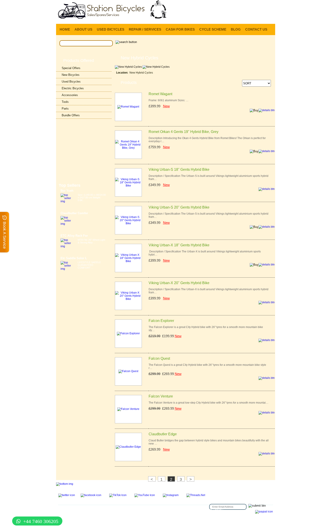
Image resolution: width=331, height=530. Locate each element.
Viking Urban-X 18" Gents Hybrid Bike (179, 245)
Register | (230, 17)
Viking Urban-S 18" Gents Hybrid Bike (179, 169)
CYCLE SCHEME (212, 29)
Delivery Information (99, 512)
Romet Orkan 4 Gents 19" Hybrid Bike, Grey (183, 132)
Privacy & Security (129, 509)
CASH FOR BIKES (180, 29)
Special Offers (71, 68)
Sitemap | (98, 515)
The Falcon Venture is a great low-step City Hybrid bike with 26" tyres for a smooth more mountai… (208, 402)
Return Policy (161, 509)
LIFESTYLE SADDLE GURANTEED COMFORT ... (89, 265)
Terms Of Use (109, 509)
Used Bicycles (71, 81)
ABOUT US (83, 29)
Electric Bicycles (73, 88)
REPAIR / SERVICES (145, 29)
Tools (65, 101)
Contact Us (80, 509)
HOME (65, 29)
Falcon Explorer (161, 321)
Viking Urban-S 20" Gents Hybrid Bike (179, 207)
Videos (141, 512)
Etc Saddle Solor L (74, 258)
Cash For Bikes (204, 509)
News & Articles (127, 512)
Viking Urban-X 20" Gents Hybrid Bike (179, 283)
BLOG (236, 29)
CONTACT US (256, 29)
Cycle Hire (94, 509)
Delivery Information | (253, 17)
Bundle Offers (71, 115)
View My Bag (255, 4)
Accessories (70, 95)
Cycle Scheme (78, 512)
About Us (146, 509)
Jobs (173, 509)
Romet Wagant (160, 94)
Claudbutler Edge (163, 434)
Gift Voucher (65, 509)
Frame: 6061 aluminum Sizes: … (168, 100)
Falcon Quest (159, 358)
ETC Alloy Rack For (74, 235)
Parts (65, 108)
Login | (217, 17)
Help (271, 17)
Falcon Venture (161, 396)
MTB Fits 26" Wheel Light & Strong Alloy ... (91, 241)
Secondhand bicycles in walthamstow (167, 512)
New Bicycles (70, 74)
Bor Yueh (67, 190)
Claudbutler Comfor (74, 213)
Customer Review (200, 512)
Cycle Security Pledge (79, 515)
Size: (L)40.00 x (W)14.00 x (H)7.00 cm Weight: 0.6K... (92, 197)
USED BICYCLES (110, 29)
